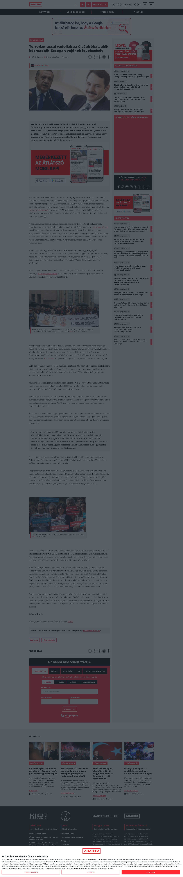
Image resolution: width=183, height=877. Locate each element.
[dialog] (91, 861)
